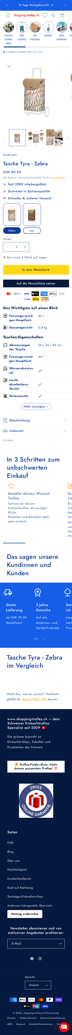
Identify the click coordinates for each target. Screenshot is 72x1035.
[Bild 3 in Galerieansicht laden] (54, 137)
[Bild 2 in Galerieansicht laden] (36, 137)
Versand (20, 1024)
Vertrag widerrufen (25, 914)
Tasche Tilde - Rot (34, 699)
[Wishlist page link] (44, 15)
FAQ (10, 843)
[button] (8, 15)
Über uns (13, 861)
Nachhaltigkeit (17, 870)
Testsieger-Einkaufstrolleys (25, 897)
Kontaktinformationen (41, 1024)
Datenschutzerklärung (52, 1018)
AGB (9, 1024)
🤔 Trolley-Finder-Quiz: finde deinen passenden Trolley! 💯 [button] (36, 766)
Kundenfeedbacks (19, 879)
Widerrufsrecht (28, 1018)
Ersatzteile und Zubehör (17, 52)
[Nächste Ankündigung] (65, 5)
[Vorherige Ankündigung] (7, 5)
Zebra (12, 230)
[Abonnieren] (60, 943)
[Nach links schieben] (4, 139)
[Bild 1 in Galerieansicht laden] (17, 137)
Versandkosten (58, 177)
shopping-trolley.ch (34, 1013)
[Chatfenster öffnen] (64, 1027)
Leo (32, 230)
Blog (10, 852)
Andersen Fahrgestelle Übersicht (29, 906)
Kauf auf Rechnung (20, 888)
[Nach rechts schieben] (68, 139)
